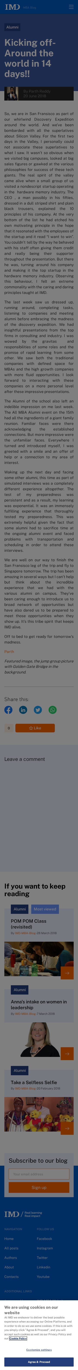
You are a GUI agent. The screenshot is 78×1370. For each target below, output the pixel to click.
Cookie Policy (18, 1338)
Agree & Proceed (39, 1362)
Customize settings (39, 1349)
